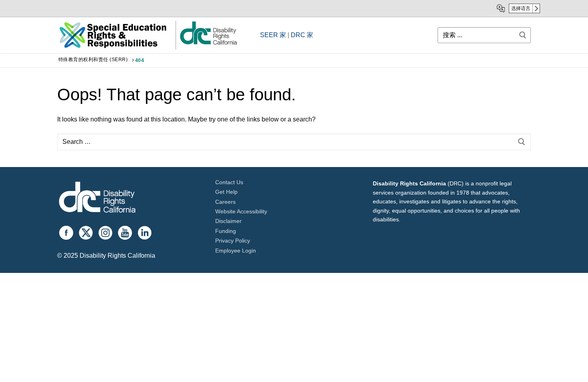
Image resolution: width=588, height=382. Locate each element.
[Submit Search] (523, 35)
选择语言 (520, 8)
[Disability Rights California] (97, 198)
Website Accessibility (241, 211)
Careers (225, 202)
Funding (225, 231)
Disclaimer (228, 221)
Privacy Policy (232, 240)
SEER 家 (273, 35)
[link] (208, 44)
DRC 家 (302, 35)
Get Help (226, 192)
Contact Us (229, 182)
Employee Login (235, 250)
